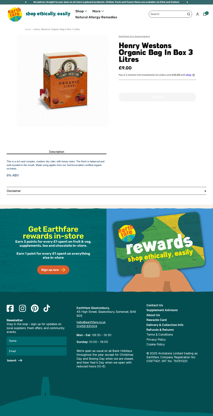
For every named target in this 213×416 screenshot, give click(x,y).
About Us (153, 315)
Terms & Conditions (159, 334)
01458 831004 (87, 326)
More (96, 11)
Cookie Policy (155, 344)
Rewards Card (156, 320)
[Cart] (204, 14)
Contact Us (154, 305)
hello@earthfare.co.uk (91, 322)
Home (28, 29)
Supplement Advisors (162, 310)
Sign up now (50, 270)
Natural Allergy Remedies (96, 17)
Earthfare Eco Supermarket (134, 36)
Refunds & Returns (160, 330)
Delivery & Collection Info (164, 325)
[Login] (197, 14)
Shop (79, 11)
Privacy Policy (156, 339)
